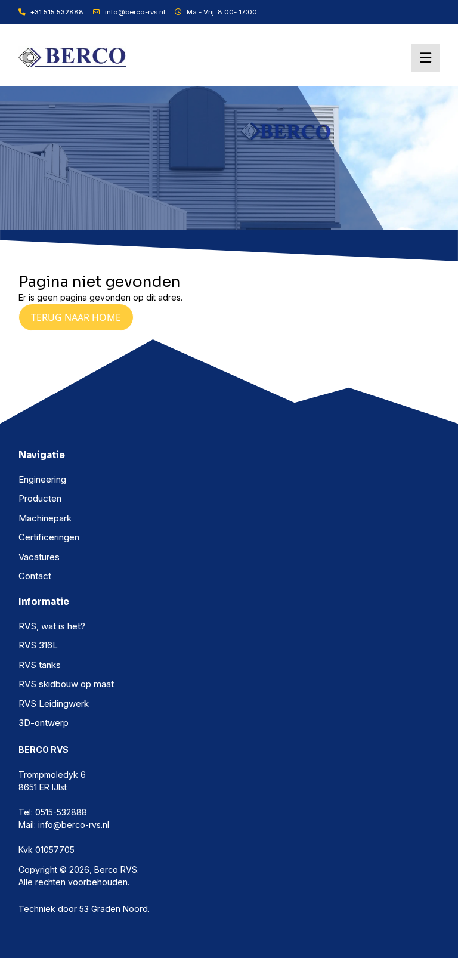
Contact (34, 576)
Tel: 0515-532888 (52, 812)
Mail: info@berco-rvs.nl (63, 825)
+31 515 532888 (56, 12)
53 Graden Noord (113, 909)
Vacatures (39, 557)
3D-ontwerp (43, 722)
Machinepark (45, 518)
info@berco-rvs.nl (135, 12)
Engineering (42, 479)
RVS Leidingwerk (53, 703)
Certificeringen (48, 537)
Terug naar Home (76, 317)
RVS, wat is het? (51, 626)
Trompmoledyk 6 (52, 775)
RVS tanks (39, 664)
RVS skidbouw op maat (66, 684)
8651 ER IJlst (42, 787)
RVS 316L (38, 645)
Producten (39, 498)
